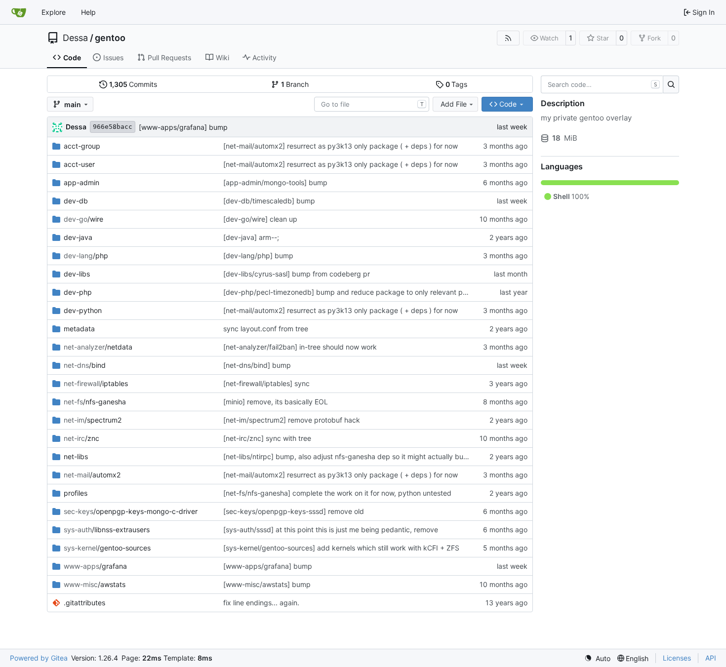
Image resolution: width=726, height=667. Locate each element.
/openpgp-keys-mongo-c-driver (131, 511)
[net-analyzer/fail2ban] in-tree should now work (300, 347)
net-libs (76, 456)
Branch (295, 84)
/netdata (98, 347)
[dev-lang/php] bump (258, 255)
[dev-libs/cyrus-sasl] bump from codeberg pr (296, 274)
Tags (456, 84)
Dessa (75, 38)
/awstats (94, 584)
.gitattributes (84, 602)
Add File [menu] (454, 104)
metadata (79, 328)
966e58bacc (112, 126)
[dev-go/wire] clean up (260, 219)
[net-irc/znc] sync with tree (267, 438)
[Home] (19, 12)
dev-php (78, 292)
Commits (133, 84)
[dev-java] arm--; (251, 237)
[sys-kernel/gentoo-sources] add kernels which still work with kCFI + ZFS (341, 548)
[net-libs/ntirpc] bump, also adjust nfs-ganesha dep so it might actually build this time (361, 456)
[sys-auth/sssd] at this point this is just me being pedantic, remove (330, 529)
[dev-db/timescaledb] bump (269, 200)
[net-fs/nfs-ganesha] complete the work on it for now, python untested (337, 493)
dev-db (76, 200)
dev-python (83, 310)
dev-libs (77, 274)
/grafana (95, 566)
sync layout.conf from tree (265, 328)
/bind (85, 365)
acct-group (82, 146)
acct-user (79, 164)
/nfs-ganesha (95, 401)
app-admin (81, 182)
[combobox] (371, 104)
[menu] (597, 658)
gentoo (110, 38)
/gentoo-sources (107, 548)
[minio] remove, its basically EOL (275, 401)
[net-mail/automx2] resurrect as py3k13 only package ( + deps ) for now (340, 146)
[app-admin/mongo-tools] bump (275, 182)
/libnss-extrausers (107, 529)
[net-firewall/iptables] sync (266, 383)
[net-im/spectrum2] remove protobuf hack (291, 420)
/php (86, 255)
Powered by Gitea (39, 658)
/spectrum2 (92, 420)
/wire (83, 219)
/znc (81, 438)
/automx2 (92, 475)
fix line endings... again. (261, 602)
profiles (75, 493)
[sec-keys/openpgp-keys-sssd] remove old (293, 511)
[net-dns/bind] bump (257, 365)
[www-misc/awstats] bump (267, 584)
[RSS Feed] (508, 38)
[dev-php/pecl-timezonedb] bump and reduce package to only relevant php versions (361, 292)
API (710, 658)
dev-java (78, 237)
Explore (53, 12)
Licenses (677, 658)
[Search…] (671, 84)
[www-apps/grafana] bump (183, 127)
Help (88, 12)
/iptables (96, 383)
